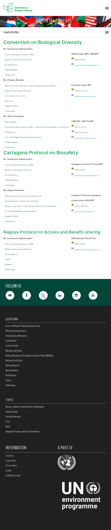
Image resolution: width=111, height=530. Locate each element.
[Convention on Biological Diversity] (17, 8)
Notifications (11, 375)
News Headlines (12, 370)
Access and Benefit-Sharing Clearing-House (23, 326)
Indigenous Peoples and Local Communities (23, 431)
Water (8, 426)
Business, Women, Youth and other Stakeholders (25, 406)
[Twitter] (47, 295)
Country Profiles (11, 32)
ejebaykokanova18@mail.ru (84, 211)
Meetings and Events (14, 350)
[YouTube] (14, 295)
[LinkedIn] (64, 295)
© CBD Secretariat (13, 475)
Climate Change (12, 411)
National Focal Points (14, 360)
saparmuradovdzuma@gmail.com (86, 65)
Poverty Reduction (13, 416)
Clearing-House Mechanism (16, 335)
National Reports (12, 365)
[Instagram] (80, 295)
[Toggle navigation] (107, 8)
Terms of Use (11, 460)
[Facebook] (30, 295)
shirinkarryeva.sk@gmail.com (85, 138)
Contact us (10, 455)
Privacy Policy (11, 465)
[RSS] (97, 296)
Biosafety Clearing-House (16, 331)
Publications (11, 385)
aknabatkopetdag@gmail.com (85, 96)
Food (8, 421)
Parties (9, 380)
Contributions (11, 340)
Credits (8, 470)
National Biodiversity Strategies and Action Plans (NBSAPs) (29, 355)
